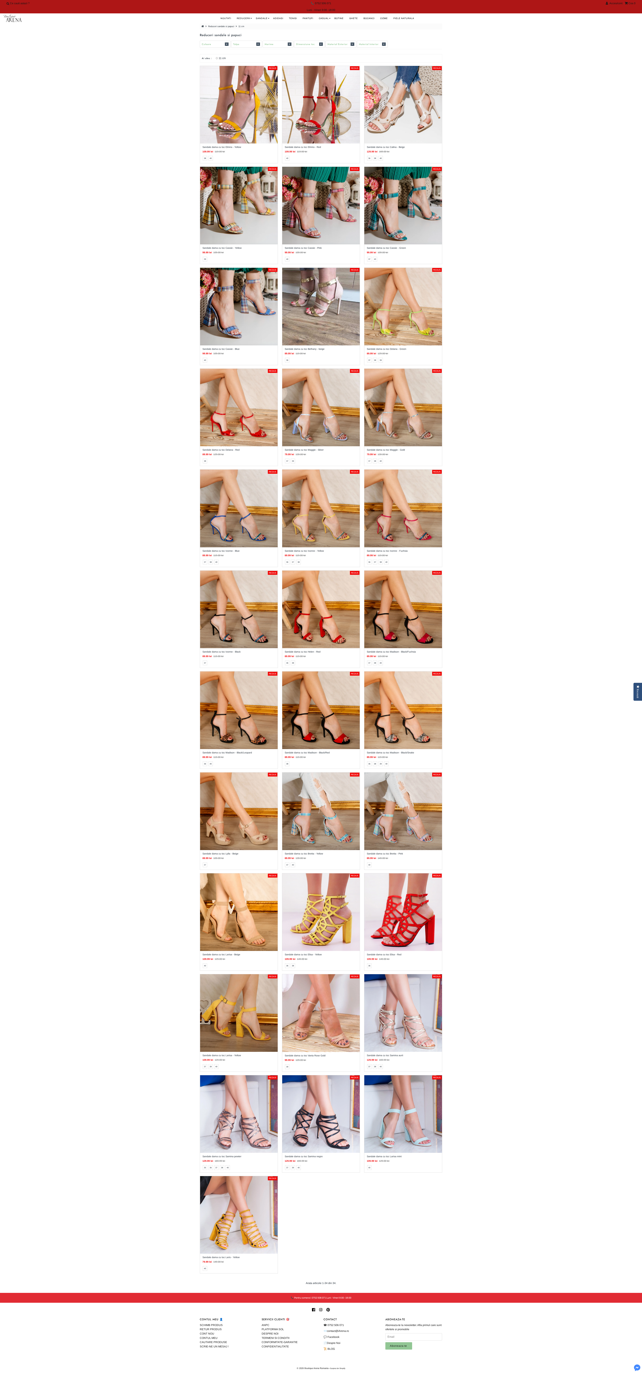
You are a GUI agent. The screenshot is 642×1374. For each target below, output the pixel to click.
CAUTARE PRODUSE (213, 1342)
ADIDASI (278, 18)
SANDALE (262, 18)
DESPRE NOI (270, 1333)
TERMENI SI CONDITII (275, 1338)
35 (205, 1168)
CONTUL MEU (209, 1338)
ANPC (265, 1325)
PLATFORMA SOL (273, 1329)
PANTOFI (308, 18)
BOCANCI (368, 18)
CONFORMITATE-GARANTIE (280, 1342)
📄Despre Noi (332, 1343)
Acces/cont (615, 3)
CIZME (384, 18)
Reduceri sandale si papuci (221, 26)
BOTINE (339, 18)
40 (211, 158)
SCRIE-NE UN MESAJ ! (214, 1346)
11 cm (222, 58)
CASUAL (324, 18)
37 (369, 259)
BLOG (331, 1348)
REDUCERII (243, 18)
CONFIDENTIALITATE (275, 1346)
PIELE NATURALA (403, 18)
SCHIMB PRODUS (211, 1325)
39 (205, 259)
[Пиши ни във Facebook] (637, 1369)
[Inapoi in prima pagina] (203, 26)
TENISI (293, 18)
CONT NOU (207, 1333)
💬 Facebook (331, 1337)
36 (369, 158)
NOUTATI (226, 18)
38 (205, 158)
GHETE (353, 18)
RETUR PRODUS (211, 1329)
